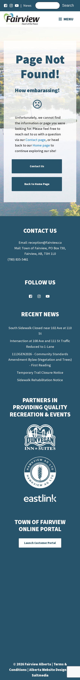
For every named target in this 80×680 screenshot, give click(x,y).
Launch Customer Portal (40, 543)
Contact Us (37, 166)
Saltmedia (40, 675)
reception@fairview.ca (45, 242)
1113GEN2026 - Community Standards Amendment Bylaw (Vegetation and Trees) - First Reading (40, 359)
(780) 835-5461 (17, 259)
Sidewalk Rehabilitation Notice (40, 380)
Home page (41, 145)
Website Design (54, 670)
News (27, 5)
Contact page (35, 140)
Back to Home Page (36, 184)
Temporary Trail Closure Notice (40, 372)
